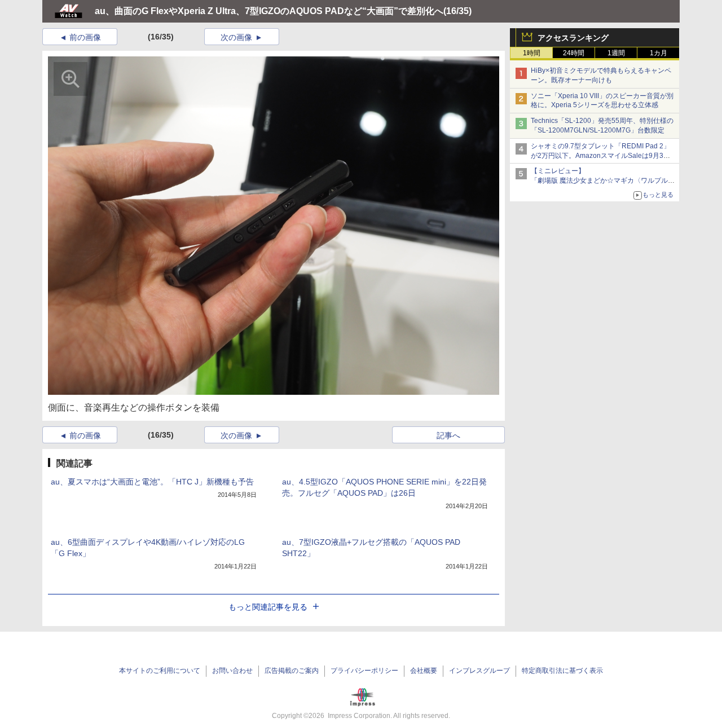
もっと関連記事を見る (267, 606)
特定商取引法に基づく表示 (562, 671)
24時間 (573, 53)
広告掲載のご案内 (292, 671)
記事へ (448, 435)
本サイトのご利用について (159, 671)
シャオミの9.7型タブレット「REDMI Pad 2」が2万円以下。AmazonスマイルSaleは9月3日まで (600, 155)
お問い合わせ (232, 671)
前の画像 (85, 37)
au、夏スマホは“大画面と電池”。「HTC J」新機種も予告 (152, 481)
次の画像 (236, 37)
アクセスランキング (573, 37)
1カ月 (658, 53)
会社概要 (423, 671)
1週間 (616, 53)
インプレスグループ (479, 671)
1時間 (531, 53)
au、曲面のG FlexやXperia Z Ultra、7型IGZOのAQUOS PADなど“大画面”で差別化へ (269, 11)
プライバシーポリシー (364, 671)
